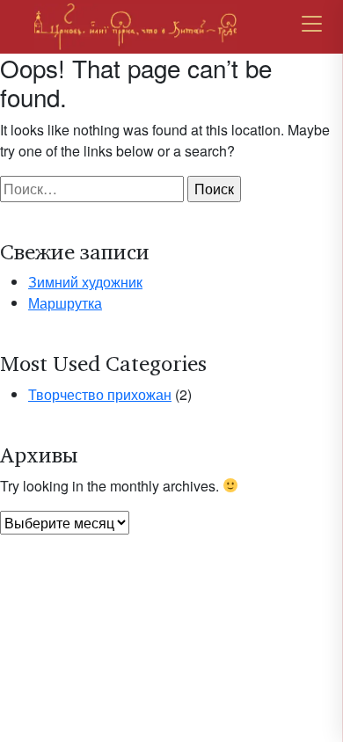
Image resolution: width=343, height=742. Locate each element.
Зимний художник (85, 282)
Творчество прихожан (100, 394)
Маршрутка (65, 303)
